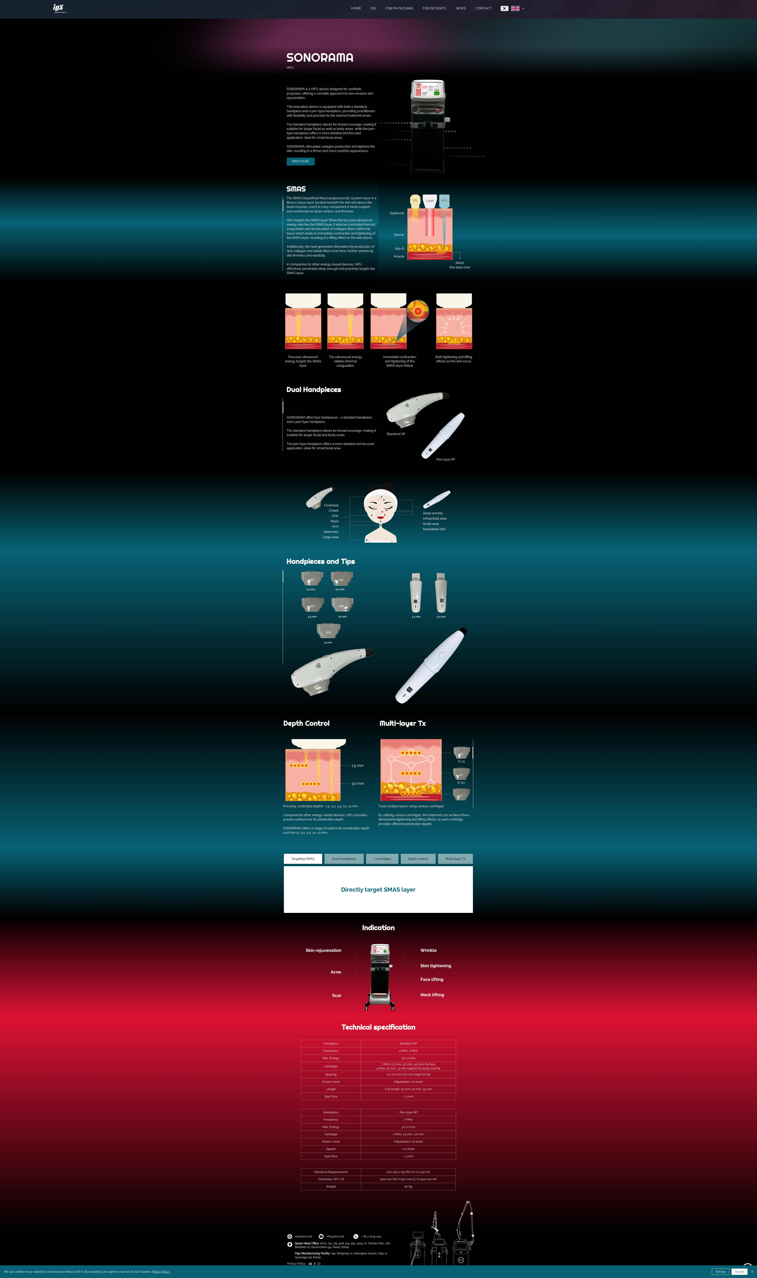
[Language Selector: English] (517, 8)
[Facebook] (315, 1264)
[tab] (303, 859)
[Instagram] (319, 1264)
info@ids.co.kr (335, 1236)
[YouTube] (310, 1264)
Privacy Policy (296, 1263)
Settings (720, 1271)
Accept (739, 1271)
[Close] (752, 1272)
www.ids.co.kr (303, 1236)
